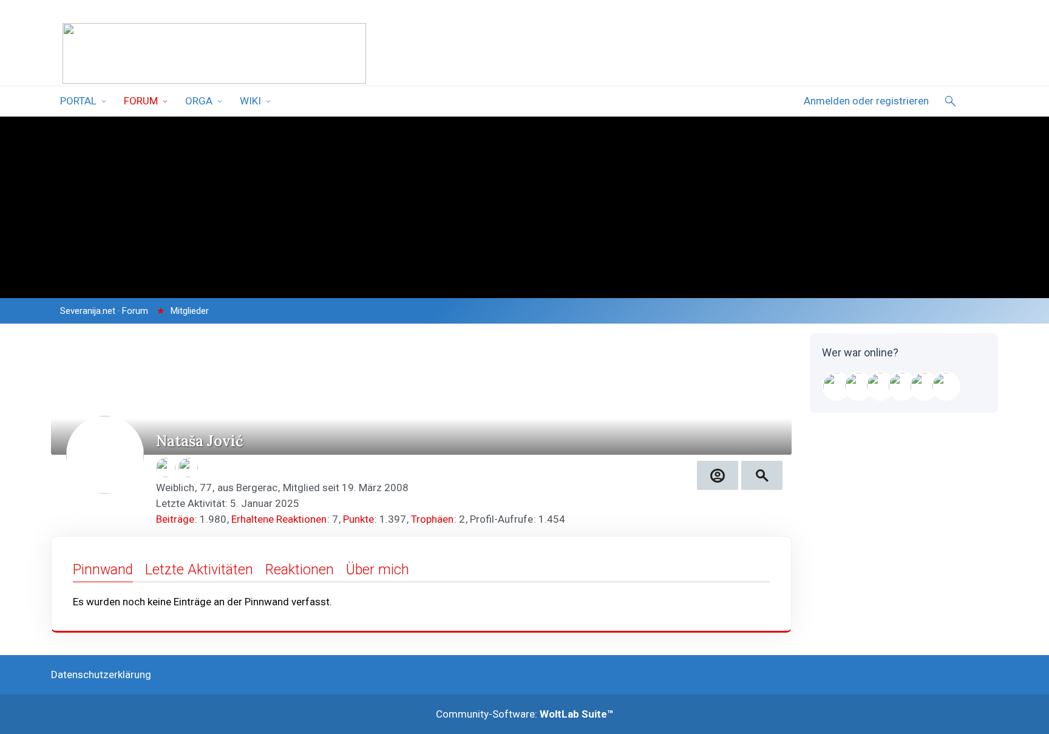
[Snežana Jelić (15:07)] (880, 386)
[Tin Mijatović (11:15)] (902, 386)
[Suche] (950, 101)
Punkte (358, 519)
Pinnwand (103, 570)
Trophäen (432, 519)
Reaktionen (299, 570)
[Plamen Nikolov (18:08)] (858, 386)
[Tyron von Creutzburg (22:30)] (924, 386)
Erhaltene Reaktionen (279, 519)
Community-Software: (525, 714)
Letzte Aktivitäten (199, 570)
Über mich (377, 570)
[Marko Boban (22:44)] (836, 386)
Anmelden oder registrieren (866, 101)
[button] (717, 475)
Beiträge (175, 519)
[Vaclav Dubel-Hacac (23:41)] (945, 386)
